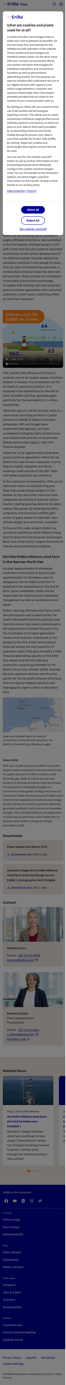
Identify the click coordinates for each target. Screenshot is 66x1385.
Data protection (16, 191)
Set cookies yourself (33, 229)
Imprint (31, 191)
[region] (33, 692)
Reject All (33, 220)
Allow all (33, 209)
